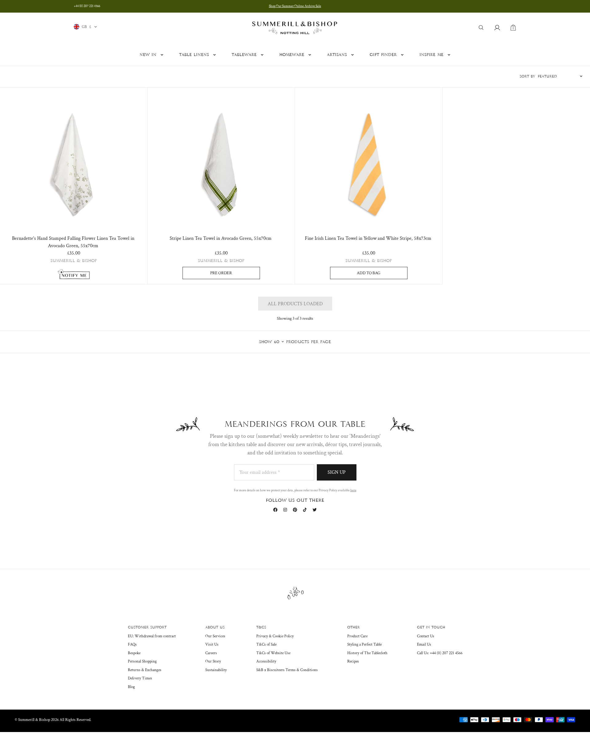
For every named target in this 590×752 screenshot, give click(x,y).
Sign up (337, 472)
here (353, 490)
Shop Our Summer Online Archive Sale (295, 6)
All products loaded (295, 304)
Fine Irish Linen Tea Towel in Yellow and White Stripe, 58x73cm (368, 238)
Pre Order (221, 273)
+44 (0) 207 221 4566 (87, 6)
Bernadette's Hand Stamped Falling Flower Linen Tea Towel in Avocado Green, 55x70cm (73, 242)
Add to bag (368, 273)
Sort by (527, 76)
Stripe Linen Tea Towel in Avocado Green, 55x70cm (221, 238)
